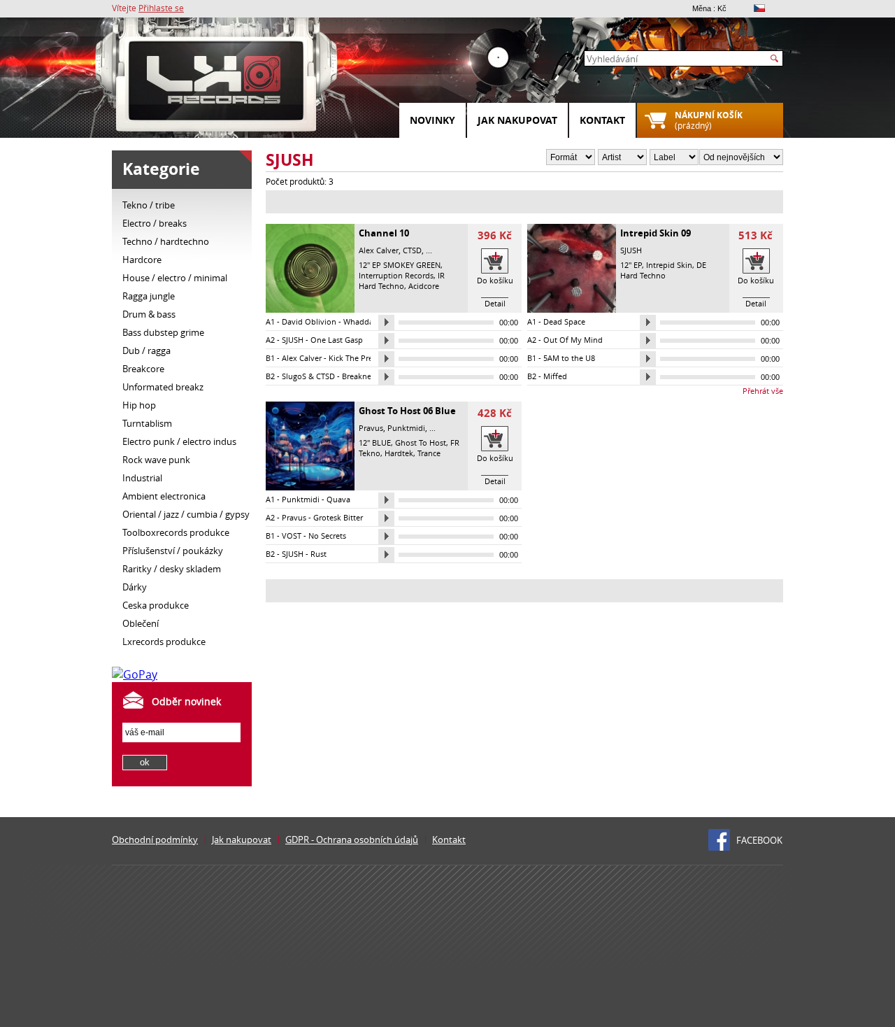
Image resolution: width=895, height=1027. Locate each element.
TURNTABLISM (147, 423)
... (429, 250)
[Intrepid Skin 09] (571, 309)
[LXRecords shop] (217, 83)
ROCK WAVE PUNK (156, 459)
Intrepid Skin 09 (655, 233)
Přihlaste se (161, 7)
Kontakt (602, 120)
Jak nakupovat (517, 120)
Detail (495, 303)
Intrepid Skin (669, 265)
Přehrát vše (763, 390)
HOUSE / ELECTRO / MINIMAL (174, 277)
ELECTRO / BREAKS (154, 223)
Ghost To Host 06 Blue (407, 410)
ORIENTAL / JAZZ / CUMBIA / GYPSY (186, 514)
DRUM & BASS (149, 314)
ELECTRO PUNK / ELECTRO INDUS (179, 441)
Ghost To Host (420, 442)
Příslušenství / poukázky (172, 550)
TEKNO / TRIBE (148, 205)
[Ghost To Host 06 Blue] (310, 487)
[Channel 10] (310, 309)
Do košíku (495, 280)
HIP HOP (139, 405)
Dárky (134, 587)
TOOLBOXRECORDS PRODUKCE (175, 532)
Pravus (371, 428)
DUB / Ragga (146, 350)
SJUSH (631, 250)
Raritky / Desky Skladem (171, 568)
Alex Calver (379, 250)
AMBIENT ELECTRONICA (164, 496)
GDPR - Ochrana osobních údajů (351, 839)
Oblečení (140, 623)
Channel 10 (384, 233)
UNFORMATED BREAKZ (162, 387)
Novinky (432, 120)
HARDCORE (142, 259)
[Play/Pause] (386, 322)
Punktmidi (406, 428)
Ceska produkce (155, 605)
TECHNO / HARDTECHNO (165, 241)
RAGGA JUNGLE (148, 296)
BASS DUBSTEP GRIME (163, 332)
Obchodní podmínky (155, 839)
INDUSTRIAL (142, 478)
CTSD (412, 250)
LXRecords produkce (164, 641)
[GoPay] (134, 674)
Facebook (759, 840)
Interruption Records (396, 275)
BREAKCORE (143, 368)
